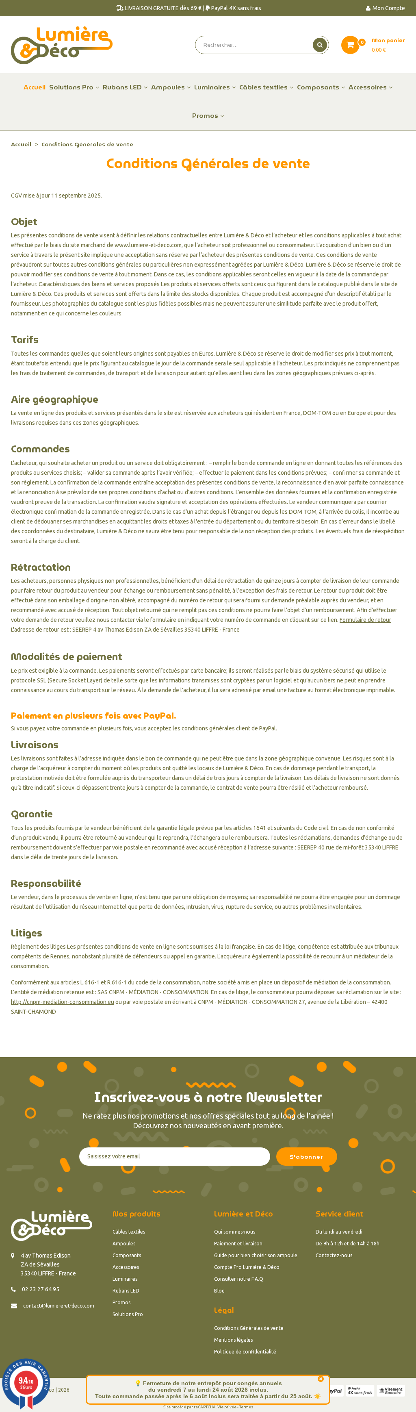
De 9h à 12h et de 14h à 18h (347, 1243)
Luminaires (125, 1279)
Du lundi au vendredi (339, 1231)
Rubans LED (126, 1290)
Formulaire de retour (365, 620)
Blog (219, 1290)
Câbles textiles (129, 1231)
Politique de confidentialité (245, 1351)
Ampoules (124, 1243)
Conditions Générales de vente (249, 1328)
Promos (121, 1302)
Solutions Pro (128, 1314)
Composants (127, 1255)
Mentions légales (233, 1339)
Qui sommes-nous (234, 1231)
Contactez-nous (334, 1255)
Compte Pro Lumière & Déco (247, 1267)
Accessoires (126, 1267)
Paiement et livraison (238, 1243)
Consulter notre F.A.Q (238, 1279)
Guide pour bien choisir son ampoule (255, 1255)
